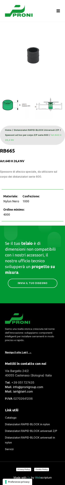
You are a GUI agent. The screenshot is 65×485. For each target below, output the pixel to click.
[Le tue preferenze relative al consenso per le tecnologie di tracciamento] (17, 482)
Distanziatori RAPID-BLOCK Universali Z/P (36, 130)
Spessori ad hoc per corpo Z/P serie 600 (26, 135)
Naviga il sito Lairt (16, 352)
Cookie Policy (42, 469)
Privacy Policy (24, 469)
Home (8, 130)
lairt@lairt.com (23, 391)
